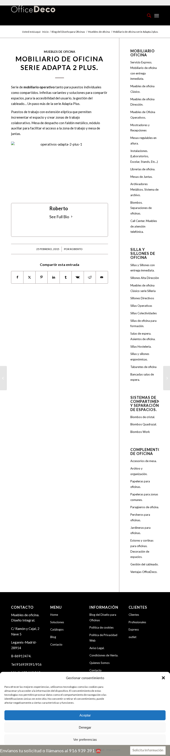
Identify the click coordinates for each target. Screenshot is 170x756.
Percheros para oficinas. (140, 517)
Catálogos (57, 629)
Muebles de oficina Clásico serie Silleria (143, 288)
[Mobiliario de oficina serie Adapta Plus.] (3, 378)
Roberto (76, 249)
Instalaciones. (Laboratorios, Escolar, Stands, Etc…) (144, 156)
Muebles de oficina (59, 51)
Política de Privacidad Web (103, 637)
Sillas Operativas (141, 305)
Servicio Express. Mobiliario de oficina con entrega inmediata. (143, 70)
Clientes (134, 614)
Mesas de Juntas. (141, 176)
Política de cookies (101, 627)
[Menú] (156, 15)
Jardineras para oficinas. (140, 530)
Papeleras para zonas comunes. (144, 497)
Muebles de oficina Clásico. (142, 88)
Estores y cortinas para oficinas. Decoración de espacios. (141, 549)
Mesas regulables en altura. (143, 140)
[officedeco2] (33, 15)
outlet (132, 637)
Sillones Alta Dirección (144, 278)
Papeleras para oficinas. (140, 484)
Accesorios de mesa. (143, 461)
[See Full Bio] (71, 217)
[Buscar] (147, 15)
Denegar (85, 727)
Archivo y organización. (138, 471)
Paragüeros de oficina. (144, 507)
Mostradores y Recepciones (140, 127)
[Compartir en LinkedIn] (53, 277)
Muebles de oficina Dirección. (142, 101)
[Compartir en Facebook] (17, 277)
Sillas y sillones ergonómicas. (139, 356)
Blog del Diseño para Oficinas (102, 617)
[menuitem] (147, 15)
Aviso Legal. (96, 648)
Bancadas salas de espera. (142, 377)
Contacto (56, 644)
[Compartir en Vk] (77, 277)
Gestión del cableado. (144, 564)
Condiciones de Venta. (103, 655)
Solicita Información (147, 750)
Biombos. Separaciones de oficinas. (141, 208)
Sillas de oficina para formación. (143, 323)
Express (134, 629)
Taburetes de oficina (143, 367)
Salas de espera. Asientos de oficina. (142, 336)
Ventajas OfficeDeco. (143, 572)
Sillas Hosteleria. (140, 346)
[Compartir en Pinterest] (41, 277)
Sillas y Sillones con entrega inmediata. (142, 267)
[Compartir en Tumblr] (65, 277)
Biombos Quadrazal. (143, 424)
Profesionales (137, 622)
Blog (53, 637)
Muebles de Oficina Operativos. (142, 114)
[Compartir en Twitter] (29, 277)
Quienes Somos (99, 663)
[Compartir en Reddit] (90, 277)
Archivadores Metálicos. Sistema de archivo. (144, 189)
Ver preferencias (85, 739)
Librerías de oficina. (142, 169)
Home (54, 614)
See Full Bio (59, 216)
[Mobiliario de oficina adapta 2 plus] (59, 169)
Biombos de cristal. (142, 417)
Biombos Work (140, 432)
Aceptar (85, 715)
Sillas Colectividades (143, 313)
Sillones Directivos (142, 298)
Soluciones (57, 622)
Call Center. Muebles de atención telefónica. (143, 226)
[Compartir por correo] (102, 277)
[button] (163, 678)
